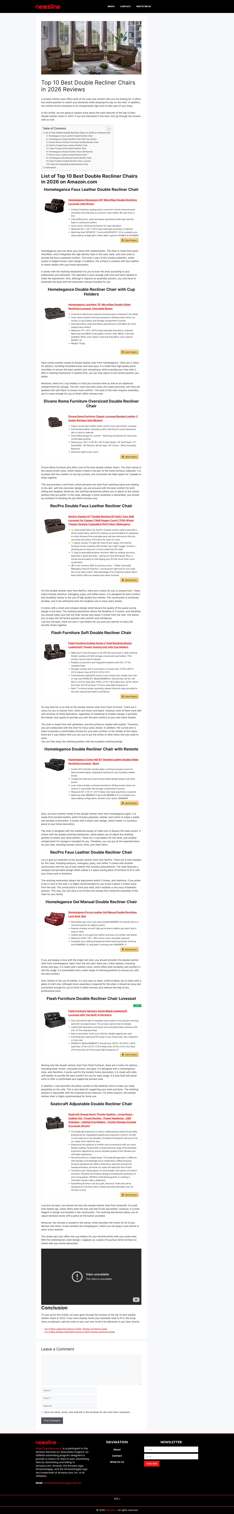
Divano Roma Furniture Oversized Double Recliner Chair (74, 142)
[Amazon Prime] (135, 347)
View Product (131, 240)
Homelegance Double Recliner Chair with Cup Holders (73, 139)
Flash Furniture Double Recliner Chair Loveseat (70, 161)
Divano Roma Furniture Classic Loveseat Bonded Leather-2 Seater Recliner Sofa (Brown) (103, 418)
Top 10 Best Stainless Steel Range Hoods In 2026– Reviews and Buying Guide (79, 1332)
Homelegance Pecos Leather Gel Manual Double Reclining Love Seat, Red (102, 914)
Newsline (110, 1510)
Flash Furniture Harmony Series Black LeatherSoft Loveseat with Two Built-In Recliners (97, 1013)
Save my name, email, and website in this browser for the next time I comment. (87, 1412)
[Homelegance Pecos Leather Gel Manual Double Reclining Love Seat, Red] (55, 918)
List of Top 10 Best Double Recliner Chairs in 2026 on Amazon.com (77, 132)
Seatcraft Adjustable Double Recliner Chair (69, 164)
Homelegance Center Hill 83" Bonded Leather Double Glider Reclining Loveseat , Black (103, 761)
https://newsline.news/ (49, 1448)
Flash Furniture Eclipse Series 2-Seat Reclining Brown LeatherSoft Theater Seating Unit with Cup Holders (100, 645)
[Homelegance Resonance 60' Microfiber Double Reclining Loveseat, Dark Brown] (55, 206)
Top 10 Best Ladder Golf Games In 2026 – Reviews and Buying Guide (75, 1329)
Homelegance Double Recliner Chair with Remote (71, 152)
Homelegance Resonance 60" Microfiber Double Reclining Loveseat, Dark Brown (102, 202)
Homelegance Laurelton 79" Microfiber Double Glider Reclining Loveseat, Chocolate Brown (99, 306)
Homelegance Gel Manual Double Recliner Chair (70, 158)
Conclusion (50, 167)
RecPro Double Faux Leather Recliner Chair (68, 145)
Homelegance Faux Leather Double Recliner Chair (71, 136)
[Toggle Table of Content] (107, 128)
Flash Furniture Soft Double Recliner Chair (67, 148)
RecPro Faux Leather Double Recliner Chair (68, 155)
